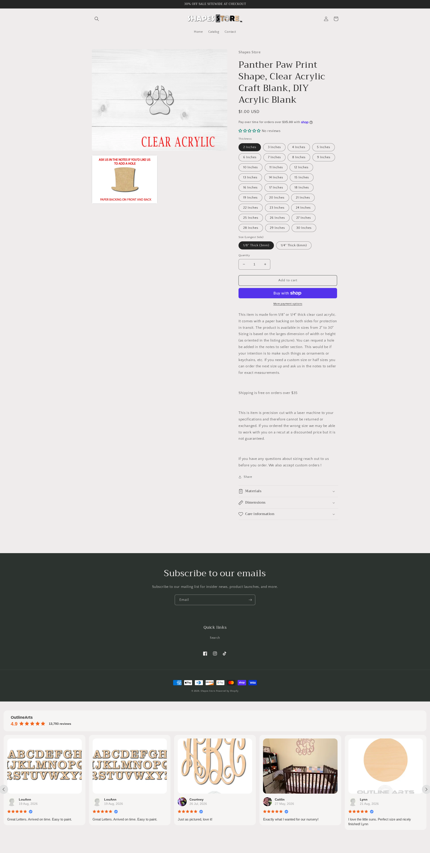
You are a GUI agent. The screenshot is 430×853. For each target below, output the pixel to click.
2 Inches (249, 147)
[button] (97, 19)
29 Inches (277, 228)
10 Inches (250, 167)
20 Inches (276, 197)
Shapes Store (208, 691)
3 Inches (274, 147)
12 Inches (301, 167)
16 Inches (250, 187)
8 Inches (298, 157)
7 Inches (274, 157)
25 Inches (250, 218)
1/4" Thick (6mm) (294, 245)
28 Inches (250, 228)
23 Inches (277, 208)
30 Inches (304, 228)
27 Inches (303, 218)
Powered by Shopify (227, 691)
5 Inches (323, 147)
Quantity (244, 255)
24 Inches (303, 208)
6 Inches (249, 157)
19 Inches (250, 197)
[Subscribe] (250, 600)
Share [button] (248, 477)
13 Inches (250, 177)
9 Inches (323, 157)
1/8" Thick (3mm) (256, 245)
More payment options (287, 303)
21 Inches (303, 197)
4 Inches (298, 147)
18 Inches (302, 187)
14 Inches (276, 177)
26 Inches (277, 218)
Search (215, 638)
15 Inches (302, 177)
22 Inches (250, 208)
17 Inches (276, 187)
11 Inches (276, 167)
